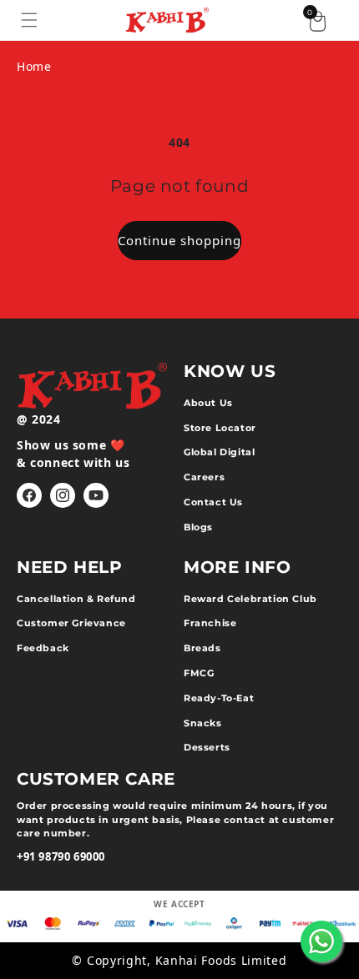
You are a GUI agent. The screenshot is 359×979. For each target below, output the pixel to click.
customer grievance (71, 623)
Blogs (198, 527)
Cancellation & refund (76, 599)
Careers (204, 477)
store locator (220, 428)
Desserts (207, 747)
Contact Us (213, 502)
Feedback (43, 648)
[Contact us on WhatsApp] (321, 941)
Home (34, 66)
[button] (29, 20)
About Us (208, 403)
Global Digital (219, 452)
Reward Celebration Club (250, 599)
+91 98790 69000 (61, 856)
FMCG (199, 673)
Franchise (210, 623)
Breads (202, 648)
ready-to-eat (219, 698)
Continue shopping (179, 240)
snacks (203, 723)
